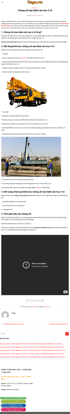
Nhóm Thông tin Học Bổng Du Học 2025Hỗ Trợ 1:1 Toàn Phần (12, 409)
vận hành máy (46, 306)
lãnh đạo (38, 187)
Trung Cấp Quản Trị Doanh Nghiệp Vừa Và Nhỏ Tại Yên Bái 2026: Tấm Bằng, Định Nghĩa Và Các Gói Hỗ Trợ (31, 344)
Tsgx (41, 15)
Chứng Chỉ (35, 8)
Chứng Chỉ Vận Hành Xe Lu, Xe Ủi (14, 324)
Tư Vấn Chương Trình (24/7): (13, 398)
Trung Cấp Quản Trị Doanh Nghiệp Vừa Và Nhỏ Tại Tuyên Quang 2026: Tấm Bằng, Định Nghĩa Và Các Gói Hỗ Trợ (32, 350)
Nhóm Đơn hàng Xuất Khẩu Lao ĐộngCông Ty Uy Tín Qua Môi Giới (12, 405)
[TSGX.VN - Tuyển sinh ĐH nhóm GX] (35, 2)
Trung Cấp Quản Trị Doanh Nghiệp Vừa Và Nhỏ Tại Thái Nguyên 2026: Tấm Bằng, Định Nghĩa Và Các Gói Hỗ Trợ (32, 357)
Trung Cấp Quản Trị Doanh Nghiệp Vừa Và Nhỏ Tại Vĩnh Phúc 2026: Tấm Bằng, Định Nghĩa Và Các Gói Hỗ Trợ (32, 347)
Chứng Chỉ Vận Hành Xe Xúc (57, 324)
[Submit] (67, 333)
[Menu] (2, 2)
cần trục (23, 58)
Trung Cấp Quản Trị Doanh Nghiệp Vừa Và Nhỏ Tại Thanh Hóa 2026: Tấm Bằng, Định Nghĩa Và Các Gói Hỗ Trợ (32, 354)
